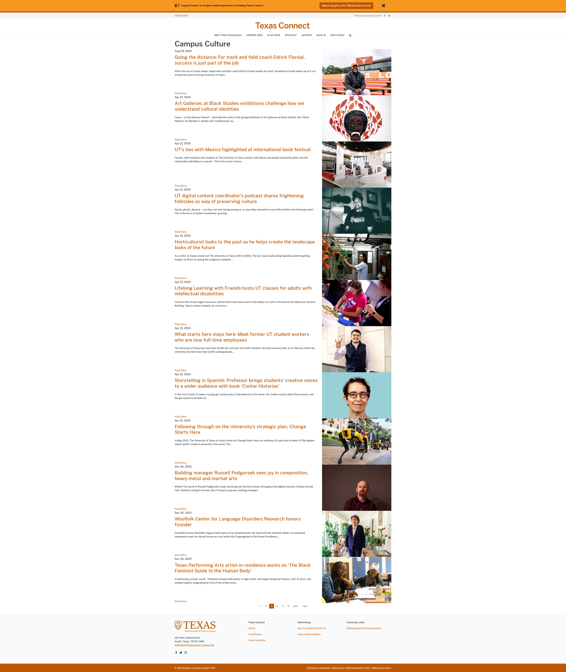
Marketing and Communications (367, 16)
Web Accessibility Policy (358, 668)
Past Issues (337, 35)
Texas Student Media (309, 634)
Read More (181, 93)
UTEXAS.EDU (181, 15)
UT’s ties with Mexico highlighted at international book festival (243, 149)
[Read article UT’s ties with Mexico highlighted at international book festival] (356, 164)
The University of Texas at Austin (193, 668)
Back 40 (321, 35)
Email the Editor (257, 640)
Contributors (255, 634)
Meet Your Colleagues (227, 35)
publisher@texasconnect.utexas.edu (194, 645)
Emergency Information (318, 668)
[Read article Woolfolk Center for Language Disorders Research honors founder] (356, 533)
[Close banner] (384, 6)
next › (296, 606)
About (251, 628)
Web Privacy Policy (381, 668)
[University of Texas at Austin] (195, 628)
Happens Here (254, 35)
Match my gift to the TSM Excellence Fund (346, 5)
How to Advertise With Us (311, 628)
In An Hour (273, 35)
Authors (307, 35)
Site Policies (338, 668)
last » (305, 606)
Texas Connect (282, 25)
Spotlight (291, 35)
